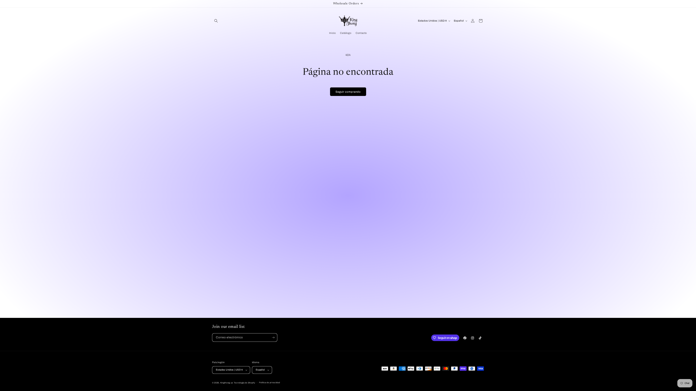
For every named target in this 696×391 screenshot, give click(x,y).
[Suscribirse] (273, 337)
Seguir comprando (348, 91)
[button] (216, 21)
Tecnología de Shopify (244, 383)
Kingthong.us (226, 383)
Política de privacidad (269, 382)
